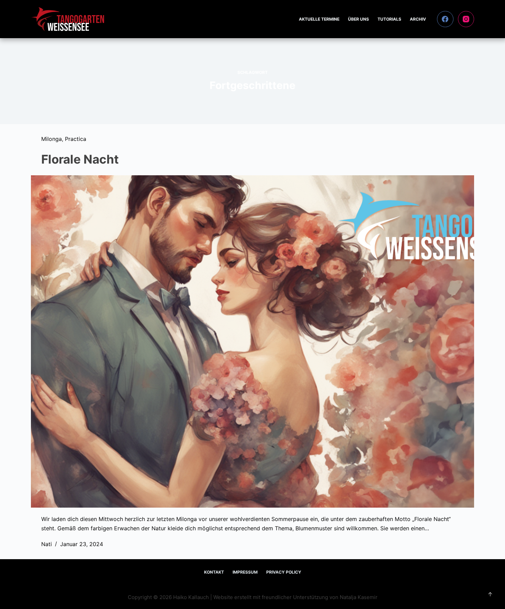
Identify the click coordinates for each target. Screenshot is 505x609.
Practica (75, 138)
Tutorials (389, 19)
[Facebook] (445, 19)
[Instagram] (466, 19)
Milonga (51, 138)
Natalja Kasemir (359, 597)
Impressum (245, 572)
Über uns (358, 19)
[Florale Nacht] (252, 341)
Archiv (418, 19)
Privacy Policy (283, 572)
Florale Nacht (80, 159)
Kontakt (214, 572)
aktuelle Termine (319, 19)
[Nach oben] (490, 594)
